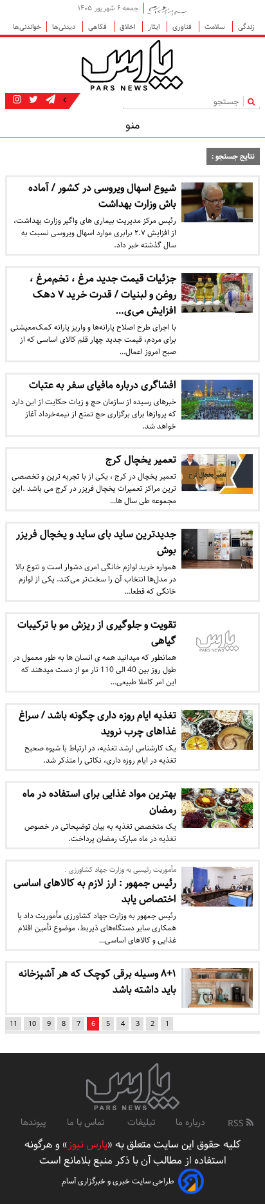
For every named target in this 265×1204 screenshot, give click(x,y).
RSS (237, 1124)
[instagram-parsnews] (17, 100)
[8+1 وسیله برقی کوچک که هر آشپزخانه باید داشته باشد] (217, 988)
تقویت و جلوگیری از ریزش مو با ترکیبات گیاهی (96, 633)
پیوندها (33, 1122)
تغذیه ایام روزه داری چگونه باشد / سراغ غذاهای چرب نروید (97, 723)
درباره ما (190, 1122)
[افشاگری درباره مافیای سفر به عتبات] (217, 400)
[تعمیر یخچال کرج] (217, 474)
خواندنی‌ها (27, 26)
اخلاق (128, 26)
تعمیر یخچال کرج (140, 460)
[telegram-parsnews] (49, 100)
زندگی (246, 26)
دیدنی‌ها (64, 26)
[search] (254, 101)
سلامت (216, 26)
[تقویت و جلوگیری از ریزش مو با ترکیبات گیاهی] (217, 642)
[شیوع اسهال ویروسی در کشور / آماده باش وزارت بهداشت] (217, 202)
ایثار (154, 26)
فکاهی (98, 26)
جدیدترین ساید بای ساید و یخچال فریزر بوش (96, 542)
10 (32, 1023)
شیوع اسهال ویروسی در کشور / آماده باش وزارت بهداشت (102, 196)
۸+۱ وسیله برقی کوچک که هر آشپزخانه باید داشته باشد (97, 982)
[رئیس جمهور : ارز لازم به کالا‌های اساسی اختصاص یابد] (217, 887)
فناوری (183, 26)
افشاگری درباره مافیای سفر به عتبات (102, 385)
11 (13, 1023)
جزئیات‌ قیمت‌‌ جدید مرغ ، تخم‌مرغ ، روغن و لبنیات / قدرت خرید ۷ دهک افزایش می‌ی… (103, 294)
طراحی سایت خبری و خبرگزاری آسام (118, 1181)
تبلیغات (141, 1122)
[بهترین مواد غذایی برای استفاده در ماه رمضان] (217, 808)
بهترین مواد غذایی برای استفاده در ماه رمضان (99, 802)
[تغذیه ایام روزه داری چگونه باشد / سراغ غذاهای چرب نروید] (217, 730)
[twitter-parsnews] (32, 100)
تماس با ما (87, 1122)
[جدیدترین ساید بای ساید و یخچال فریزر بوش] (217, 549)
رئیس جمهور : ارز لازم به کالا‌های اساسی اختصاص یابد (95, 891)
